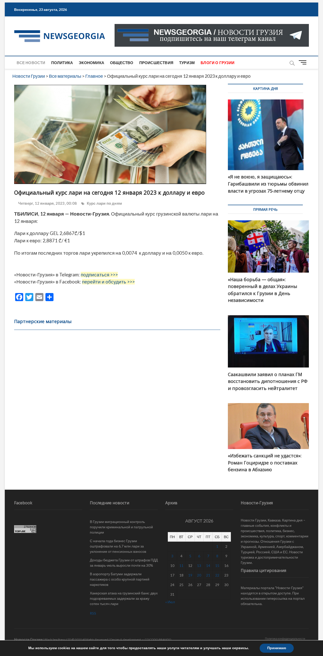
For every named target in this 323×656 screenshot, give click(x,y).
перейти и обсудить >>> (108, 281)
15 (217, 565)
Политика (62, 62)
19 (190, 575)
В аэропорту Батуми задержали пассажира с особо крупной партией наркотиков (119, 579)
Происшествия (156, 62)
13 (199, 565)
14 (208, 565)
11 (181, 565)
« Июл (170, 602)
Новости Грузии (28, 639)
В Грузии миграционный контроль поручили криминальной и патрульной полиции (121, 526)
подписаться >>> (99, 274)
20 (199, 575)
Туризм (187, 62)
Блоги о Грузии (217, 62)
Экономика (91, 62)
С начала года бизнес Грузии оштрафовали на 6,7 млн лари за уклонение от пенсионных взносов (118, 546)
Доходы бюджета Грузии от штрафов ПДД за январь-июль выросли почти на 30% (124, 562)
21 (208, 575)
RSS (93, 613)
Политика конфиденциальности (285, 638)
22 (217, 575)
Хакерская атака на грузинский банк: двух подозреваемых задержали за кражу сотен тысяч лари (124, 598)
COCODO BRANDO (158, 639)
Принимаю (276, 648)
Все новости (31, 62)
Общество (121, 62)
